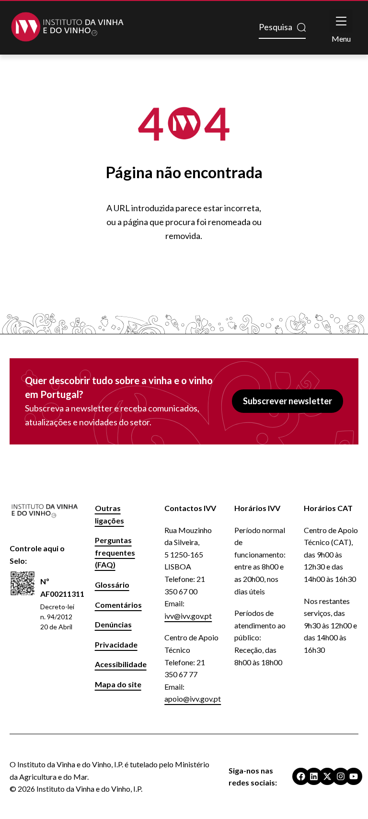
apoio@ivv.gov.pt (192, 698)
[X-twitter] (327, 776)
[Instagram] (340, 776)
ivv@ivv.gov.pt (188, 615)
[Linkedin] (313, 776)
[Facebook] (301, 776)
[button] (341, 21)
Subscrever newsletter (287, 401)
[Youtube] (353, 776)
